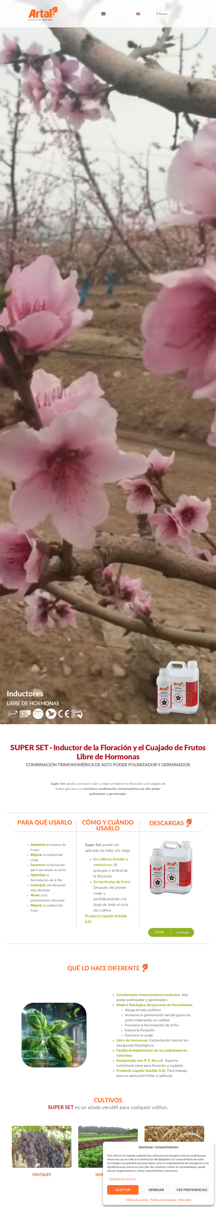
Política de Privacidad (163, 1199)
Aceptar (122, 1190)
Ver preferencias (191, 1190)
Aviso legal (184, 1199)
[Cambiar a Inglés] (138, 14)
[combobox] (163, 14)
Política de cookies (137, 1199)
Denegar (156, 1190)
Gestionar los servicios (122, 1178)
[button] (103, 13)
